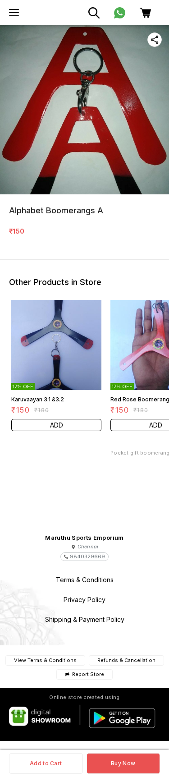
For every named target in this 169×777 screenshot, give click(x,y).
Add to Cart (46, 763)
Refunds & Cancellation (126, 660)
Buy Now (123, 763)
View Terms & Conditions (45, 660)
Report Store (88, 674)
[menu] (14, 13)
